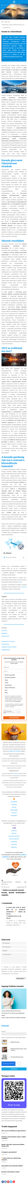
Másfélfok (4, 633)
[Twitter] (11, 1183)
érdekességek (6, 882)
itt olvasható (17, 701)
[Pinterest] (8, 1183)
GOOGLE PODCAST (14, 836)
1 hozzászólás (6, 27)
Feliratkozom (14, 1069)
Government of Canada (7, 641)
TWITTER (14, 813)
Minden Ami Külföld (19, 24)
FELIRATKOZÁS (14, 717)
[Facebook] (2, 1183)
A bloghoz (20, 887)
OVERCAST (14, 841)
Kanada (11, 24)
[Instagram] (5, 1183)
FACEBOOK (14, 802)
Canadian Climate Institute (8, 647)
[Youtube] (14, 1183)
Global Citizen (5, 636)
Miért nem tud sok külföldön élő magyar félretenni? (13, 1130)
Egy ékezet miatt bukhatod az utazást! (10, 1172)
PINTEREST (14, 815)
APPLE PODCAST (14, 839)
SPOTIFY (14, 833)
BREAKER (14, 847)
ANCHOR (14, 830)
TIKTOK (14, 807)
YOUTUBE (14, 804)
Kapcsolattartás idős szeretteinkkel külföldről (12, 1165)
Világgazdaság (5, 649)
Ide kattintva (16, 773)
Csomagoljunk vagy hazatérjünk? (9, 1152)
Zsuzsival (24, 587)
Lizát (20, 582)
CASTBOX (14, 844)
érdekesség (5, 24)
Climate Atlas (5, 644)
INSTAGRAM (14, 810)
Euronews (4, 630)
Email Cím (3, 1031)
